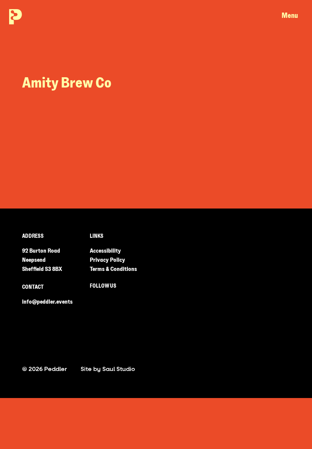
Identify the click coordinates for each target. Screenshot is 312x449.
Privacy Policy (107, 260)
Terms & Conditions (113, 269)
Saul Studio (118, 369)
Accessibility (105, 251)
